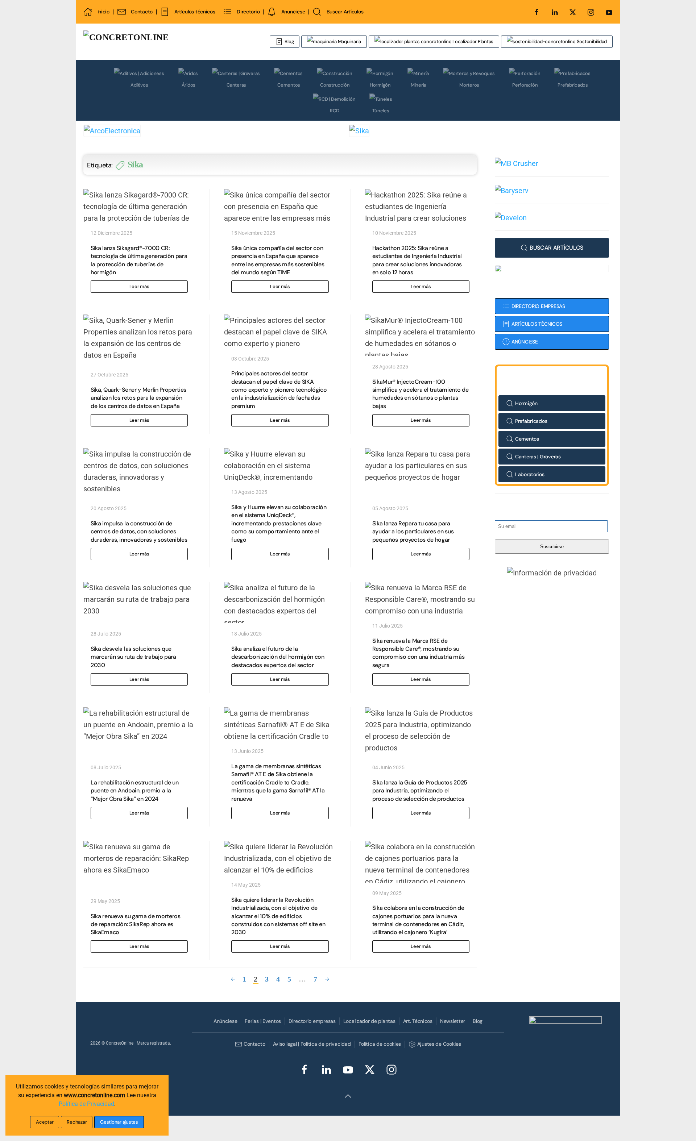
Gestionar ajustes (119, 1122)
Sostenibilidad (591, 41)
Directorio (248, 11)
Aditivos (139, 85)
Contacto (142, 11)
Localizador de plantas (369, 1021)
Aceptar (44, 1122)
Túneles (380, 111)
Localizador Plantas (472, 41)
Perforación (525, 85)
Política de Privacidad (86, 1103)
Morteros (469, 85)
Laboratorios (529, 474)
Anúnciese (225, 1021)
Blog (289, 41)
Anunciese (293, 11)
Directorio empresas (312, 1021)
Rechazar (77, 1122)
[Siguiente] (327, 979)
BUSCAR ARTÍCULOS (556, 247)
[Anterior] (233, 979)
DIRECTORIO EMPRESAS (538, 306)
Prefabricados (573, 85)
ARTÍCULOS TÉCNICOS (536, 324)
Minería (418, 85)
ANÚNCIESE (524, 341)
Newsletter (452, 1021)
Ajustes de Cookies (439, 1044)
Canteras (236, 85)
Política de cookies (380, 1044)
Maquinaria (349, 41)
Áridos (188, 85)
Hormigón (380, 85)
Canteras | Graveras (538, 456)
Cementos (288, 85)
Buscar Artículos (345, 11)
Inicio (103, 11)
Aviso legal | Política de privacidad (312, 1044)
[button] (552, 572)
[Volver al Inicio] (168, 41)
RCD (334, 111)
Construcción (335, 85)
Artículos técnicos (194, 11)
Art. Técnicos (417, 1021)
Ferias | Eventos (263, 1021)
